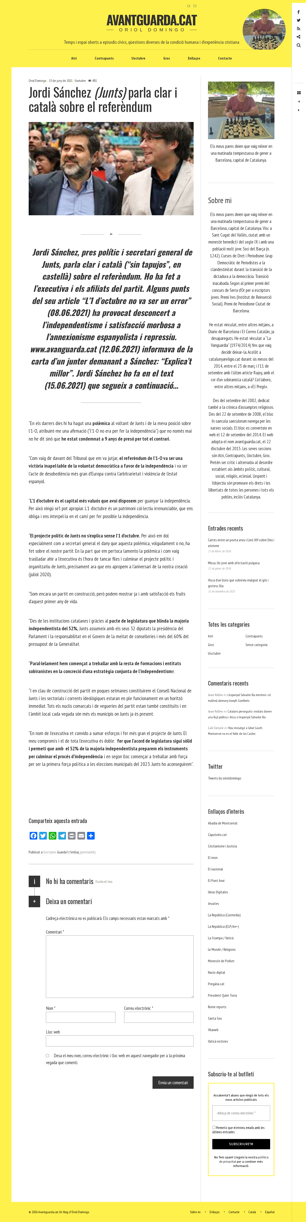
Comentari (55, 932)
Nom (50, 1008)
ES (195, 5)
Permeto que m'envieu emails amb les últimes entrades (238, 1130)
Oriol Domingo (38, 80)
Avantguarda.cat (151, 19)
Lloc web (53, 1032)
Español (269, 1212)
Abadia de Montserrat (223, 823)
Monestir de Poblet (221, 960)
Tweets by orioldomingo (224, 778)
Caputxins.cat (217, 834)
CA (189, 5)
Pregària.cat (216, 983)
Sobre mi (195, 1212)
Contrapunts (104, 58)
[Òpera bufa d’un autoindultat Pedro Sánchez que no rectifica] (299, 110)
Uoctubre (138, 58)
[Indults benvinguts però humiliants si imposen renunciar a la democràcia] (299, 101)
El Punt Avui (216, 880)
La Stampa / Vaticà (221, 937)
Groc (166, 58)
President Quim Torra (222, 995)
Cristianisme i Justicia (222, 846)
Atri (74, 58)
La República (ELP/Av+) (223, 926)
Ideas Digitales (218, 892)
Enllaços (194, 58)
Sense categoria (257, 644)
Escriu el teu (104, 881)
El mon (213, 857)
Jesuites (213, 903)
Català (252, 1212)
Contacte (225, 58)
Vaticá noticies (218, 1041)
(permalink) (88, 852)
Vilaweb (213, 1029)
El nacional (215, 869)
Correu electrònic (138, 1008)
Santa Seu (215, 1018)
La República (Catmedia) (224, 914)
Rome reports (217, 1006)
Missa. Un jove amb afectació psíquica (234, 562)
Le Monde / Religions (222, 949)
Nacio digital (216, 972)
